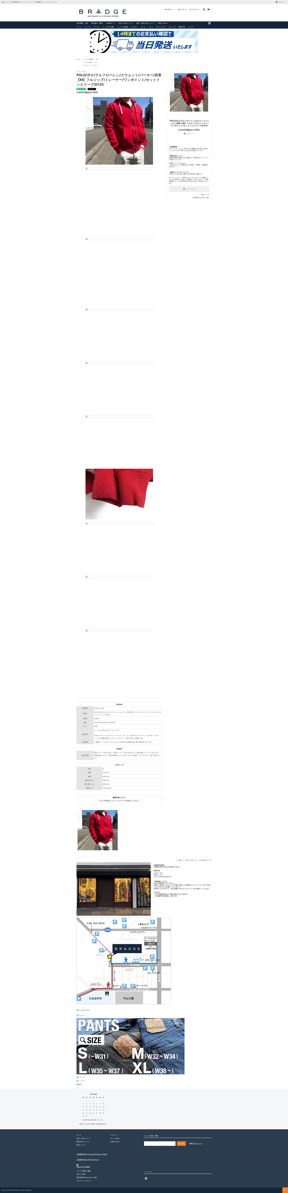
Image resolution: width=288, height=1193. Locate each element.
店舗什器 (181, 27)
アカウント (281, 2)
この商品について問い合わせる (185, 860)
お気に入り (190, 134)
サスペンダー (161, 27)
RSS (78, 1174)
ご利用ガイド (111, 23)
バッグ (142, 27)
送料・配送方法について (145, 23)
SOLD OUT (190, 189)
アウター (134, 27)
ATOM (83, 1174)
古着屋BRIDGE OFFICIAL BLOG (87, 1160)
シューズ (87, 27)
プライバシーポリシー (84, 1181)
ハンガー (191, 27)
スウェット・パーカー (90, 65)
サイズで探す (88, 62)
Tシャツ (97, 27)
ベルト (150, 27)
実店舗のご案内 (97, 23)
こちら (183, 163)
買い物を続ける (204, 860)
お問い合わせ (163, 23)
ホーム (78, 59)
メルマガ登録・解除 (83, 1171)
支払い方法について (126, 23)
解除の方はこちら (195, 1143)
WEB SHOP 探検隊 (83, 1167)
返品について (205, 194)
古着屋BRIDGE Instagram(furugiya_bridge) (91, 1154)
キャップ (172, 27)
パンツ (79, 27)
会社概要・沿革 (82, 23)
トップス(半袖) (108, 27)
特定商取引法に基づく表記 (201, 197)
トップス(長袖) (122, 27)
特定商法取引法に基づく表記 (86, 1177)
